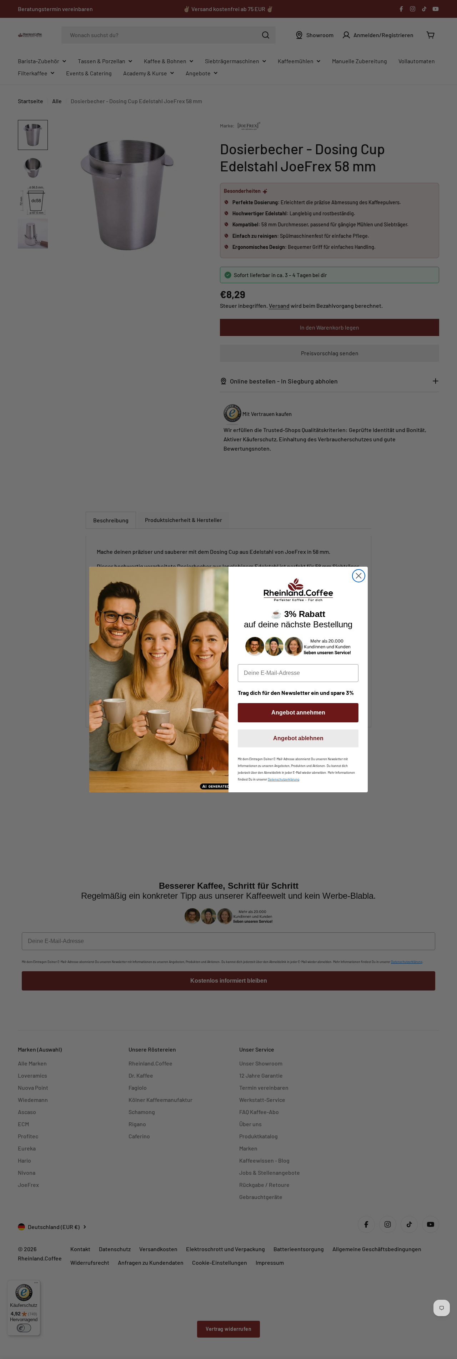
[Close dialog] (358, 576)
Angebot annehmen (298, 712)
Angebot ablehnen (298, 738)
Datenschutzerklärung (283, 779)
